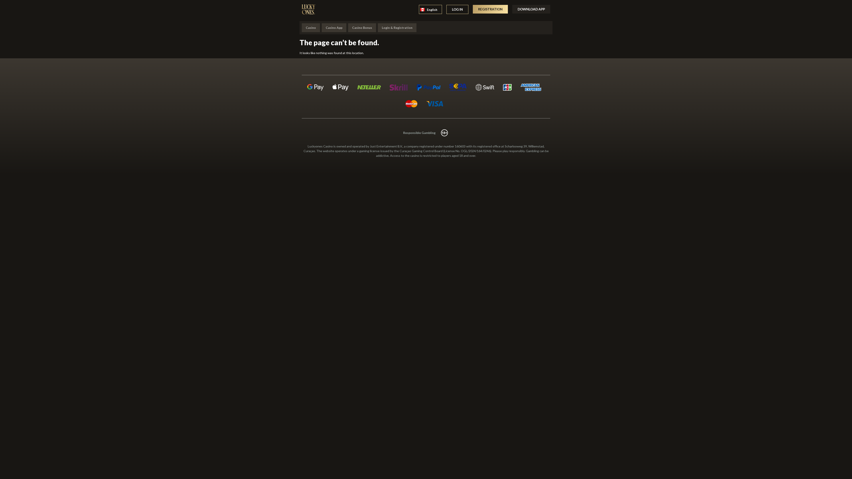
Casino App (334, 27)
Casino (311, 27)
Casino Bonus (362, 27)
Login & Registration (397, 27)
